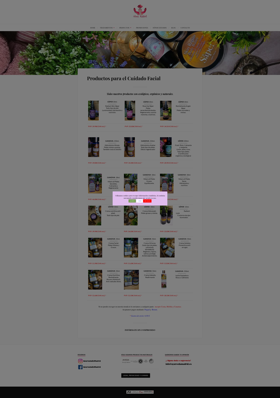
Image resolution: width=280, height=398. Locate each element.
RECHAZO (147, 201)
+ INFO (139, 201)
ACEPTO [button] (132, 201)
